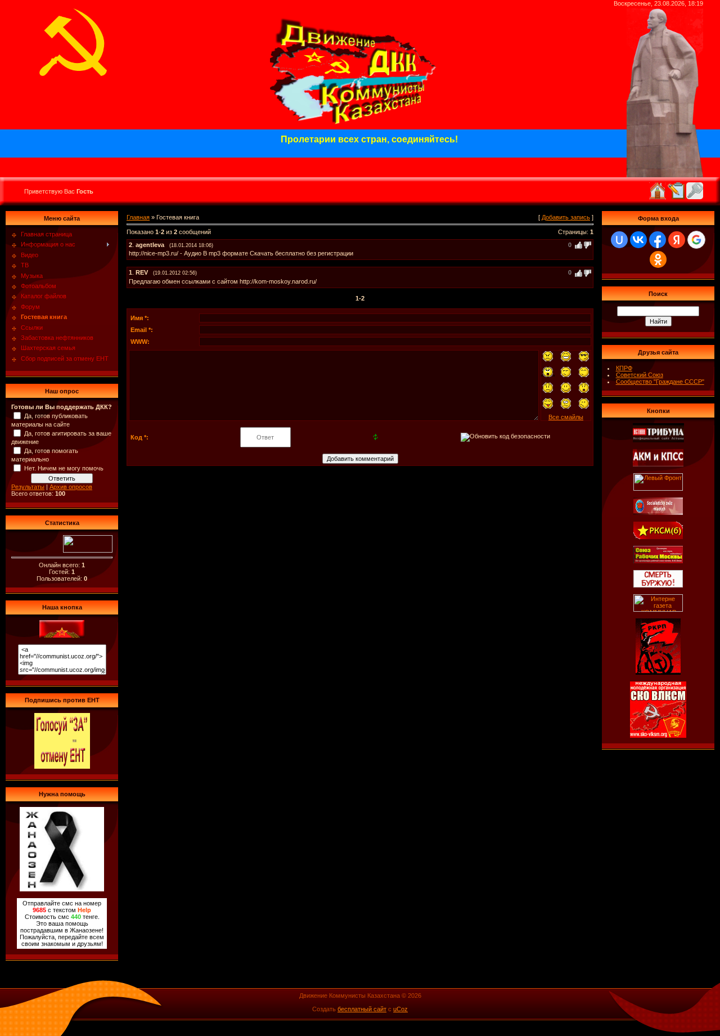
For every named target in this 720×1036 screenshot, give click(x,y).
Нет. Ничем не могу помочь (64, 468)
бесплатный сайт (362, 1009)
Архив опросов (71, 486)
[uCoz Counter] (87, 550)
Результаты (27, 486)
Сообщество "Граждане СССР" (660, 381)
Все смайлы (565, 417)
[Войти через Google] (696, 240)
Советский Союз (639, 374)
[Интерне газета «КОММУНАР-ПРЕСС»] (658, 609)
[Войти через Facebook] (657, 239)
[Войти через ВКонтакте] (638, 239)
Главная (138, 217)
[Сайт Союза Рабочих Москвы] (658, 561)
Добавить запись (566, 217)
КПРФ (624, 368)
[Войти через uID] (619, 239)
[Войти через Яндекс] (676, 239)
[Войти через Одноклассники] (658, 259)
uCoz (400, 1009)
